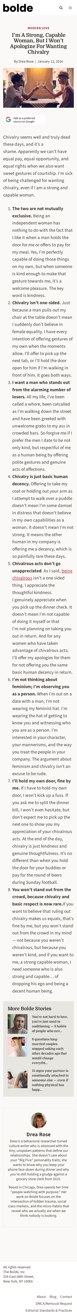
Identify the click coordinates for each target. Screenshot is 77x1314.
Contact (66, 1296)
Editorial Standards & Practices (48, 1310)
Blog (53, 1296)
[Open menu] (70, 8)
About (41, 1296)
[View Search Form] (61, 7)
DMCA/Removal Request (54, 1303)
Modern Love (39, 28)
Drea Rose (26, 61)
